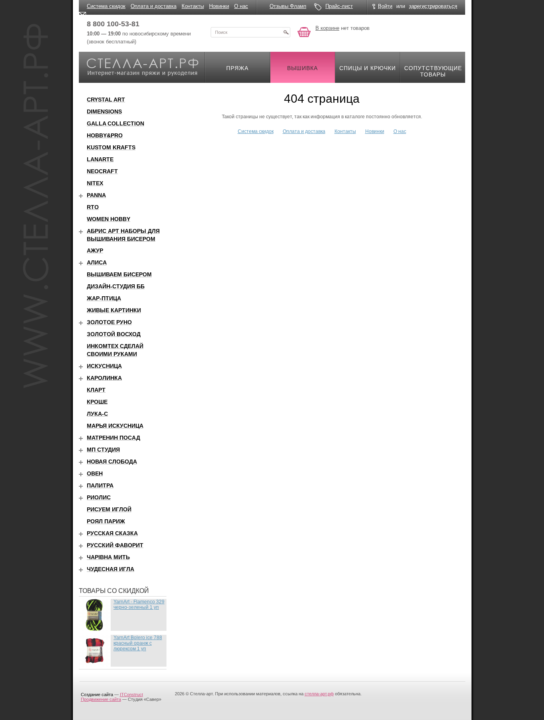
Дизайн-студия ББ (116, 286)
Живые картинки (114, 310)
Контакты (193, 6)
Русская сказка (112, 533)
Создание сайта (97, 694)
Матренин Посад (113, 437)
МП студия (103, 449)
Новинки (219, 6)
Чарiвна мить (108, 557)
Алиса (97, 262)
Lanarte (100, 159)
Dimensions (104, 111)
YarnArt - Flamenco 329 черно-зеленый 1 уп (138, 604)
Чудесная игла (110, 569)
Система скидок (106, 6)
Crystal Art (106, 99)
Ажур (95, 250)
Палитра (100, 485)
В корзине (327, 28)
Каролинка (104, 378)
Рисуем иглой (109, 509)
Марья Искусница (115, 426)
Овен (95, 473)
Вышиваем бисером (119, 274)
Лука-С (97, 414)
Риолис (99, 497)
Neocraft (102, 171)
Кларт (96, 390)
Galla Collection (115, 123)
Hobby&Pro (105, 135)
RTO (93, 207)
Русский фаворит (115, 545)
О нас (241, 6)
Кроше (97, 402)
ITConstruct (131, 694)
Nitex (95, 183)
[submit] (286, 32)
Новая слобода (112, 461)
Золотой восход (114, 334)
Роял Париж (106, 521)
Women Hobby (108, 219)
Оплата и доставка (153, 6)
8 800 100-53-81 (113, 24)
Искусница (104, 366)
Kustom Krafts (111, 147)
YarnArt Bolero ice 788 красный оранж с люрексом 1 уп (137, 643)
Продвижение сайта (101, 699)
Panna (96, 195)
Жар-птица (104, 298)
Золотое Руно (109, 322)
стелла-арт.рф (319, 693)
